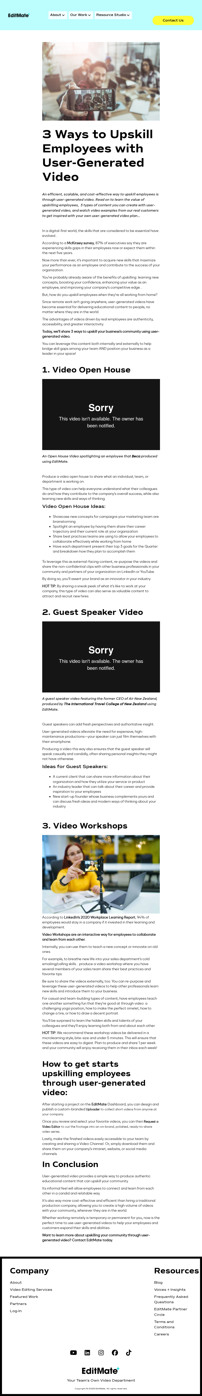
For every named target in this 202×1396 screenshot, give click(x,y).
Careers (161, 1334)
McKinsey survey (80, 243)
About (16, 1282)
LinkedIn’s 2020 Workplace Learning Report (99, 917)
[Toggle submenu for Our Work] (89, 15)
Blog (158, 1282)
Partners (18, 1304)
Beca (136, 456)
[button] (173, 20)
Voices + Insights (170, 1290)
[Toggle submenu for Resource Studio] (128, 15)
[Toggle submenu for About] (63, 15)
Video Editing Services (31, 1290)
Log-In (16, 1311)
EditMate (94, 1240)
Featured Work (24, 1297)
